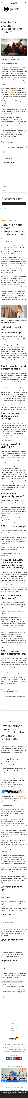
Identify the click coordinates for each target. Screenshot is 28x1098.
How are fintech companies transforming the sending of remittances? (12, 732)
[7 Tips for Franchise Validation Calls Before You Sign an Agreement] (6, 8)
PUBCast (14, 1030)
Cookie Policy (8, 1094)
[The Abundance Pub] (14, 2)
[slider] (12, 1081)
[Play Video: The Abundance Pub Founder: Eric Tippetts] (14, 1074)
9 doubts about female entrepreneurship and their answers (13, 229)
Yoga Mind (14, 1023)
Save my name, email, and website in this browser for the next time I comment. (12, 199)
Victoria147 (10, 295)
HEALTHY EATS (14, 1028)
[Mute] (19, 1081)
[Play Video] (2, 1081)
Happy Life (14, 1025)
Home (14, 1020)
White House (11, 90)
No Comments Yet (9, 158)
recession (3, 113)
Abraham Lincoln (13, 103)
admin (3, 35)
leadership (15, 132)
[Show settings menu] (22, 1081)
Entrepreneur (4, 18)
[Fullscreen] (25, 1081)
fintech (17, 803)
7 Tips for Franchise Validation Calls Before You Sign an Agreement (16, 8)
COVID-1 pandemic (19, 796)
